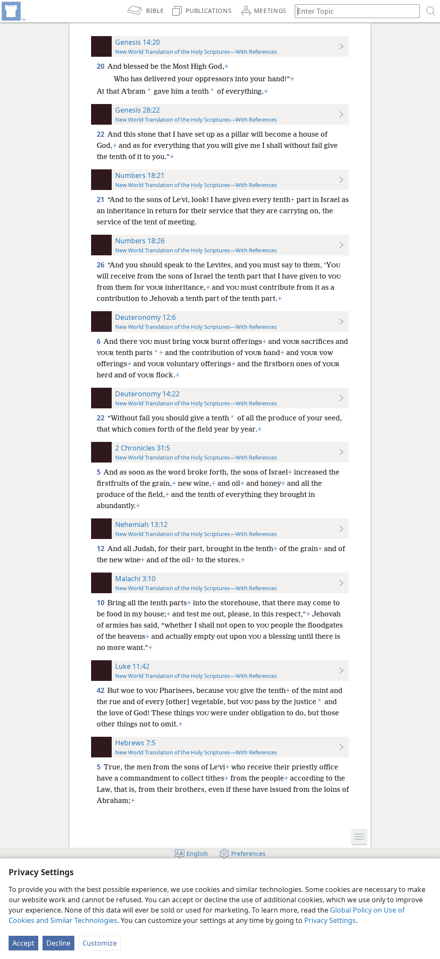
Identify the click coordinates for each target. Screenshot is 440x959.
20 (101, 66)
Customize (99, 943)
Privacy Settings (330, 920)
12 (101, 548)
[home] (13, 11)
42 (101, 690)
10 (101, 602)
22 (101, 134)
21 (101, 199)
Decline (58, 943)
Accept (23, 943)
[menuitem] (13, 11)
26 (101, 265)
